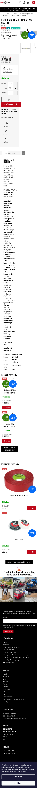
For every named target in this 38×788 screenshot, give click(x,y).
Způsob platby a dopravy (11, 660)
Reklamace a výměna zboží (11, 647)
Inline (4, 679)
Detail (32, 508)
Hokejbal (6, 676)
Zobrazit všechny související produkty (19, 562)
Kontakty (6, 644)
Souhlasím (18, 783)
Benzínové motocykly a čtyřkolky (13, 699)
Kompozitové (17, 354)
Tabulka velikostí (8, 662)
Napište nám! (7, 72)
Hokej (5, 674)
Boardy (5, 687)
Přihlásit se (8, 631)
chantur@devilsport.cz (10, 753)
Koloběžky (6, 689)
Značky (5, 702)
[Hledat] (20, 2)
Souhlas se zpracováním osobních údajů (16, 657)
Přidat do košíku (12, 104)
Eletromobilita (7, 697)
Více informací (22, 772)
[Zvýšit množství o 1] (9, 98)
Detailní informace (7, 117)
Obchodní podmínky (9, 652)
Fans (4, 694)
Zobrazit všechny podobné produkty (9, 449)
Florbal (5, 684)
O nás (5, 642)
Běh (4, 692)
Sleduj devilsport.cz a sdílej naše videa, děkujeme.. (19, 573)
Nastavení (18, 777)
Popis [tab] (5, 153)
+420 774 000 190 (8, 751)
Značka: (7, 37)
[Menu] (34, 2)
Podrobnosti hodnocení (9, 35)
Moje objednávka (8, 650)
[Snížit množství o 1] (9, 100)
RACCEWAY (32, 8)
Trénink (5, 681)
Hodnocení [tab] (11, 153)
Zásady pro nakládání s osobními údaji (15, 655)
